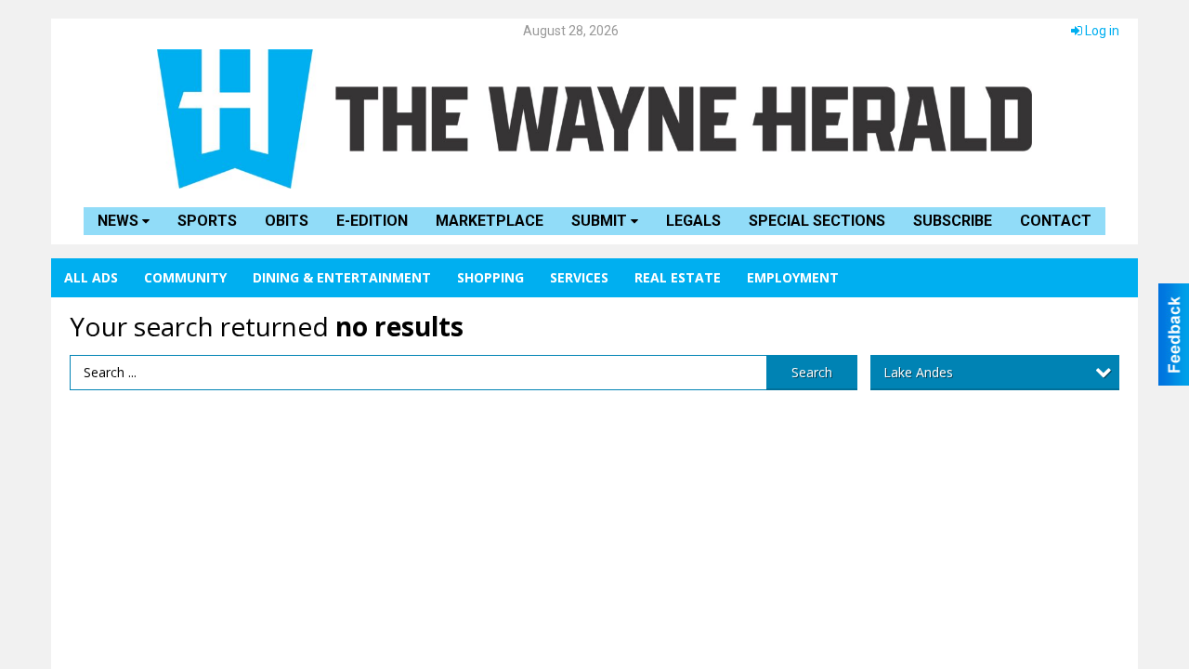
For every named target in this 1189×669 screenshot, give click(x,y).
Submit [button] (601, 221)
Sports (207, 221)
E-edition (372, 221)
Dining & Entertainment (342, 277)
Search (811, 372)
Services (579, 277)
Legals (693, 221)
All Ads (91, 277)
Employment (793, 277)
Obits (286, 221)
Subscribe (952, 221)
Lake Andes (918, 372)
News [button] (120, 221)
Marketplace (489, 221)
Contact (1055, 221)
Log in (1100, 30)
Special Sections (817, 221)
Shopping (490, 277)
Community (185, 277)
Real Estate (677, 277)
